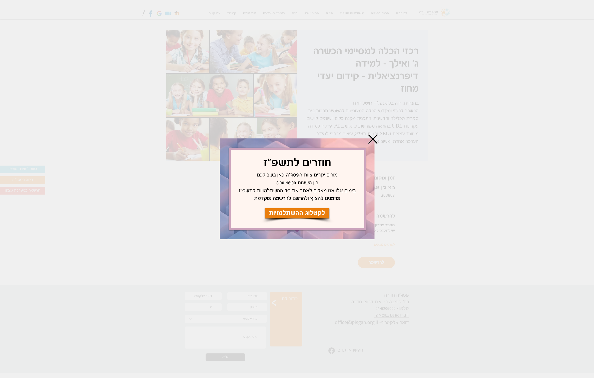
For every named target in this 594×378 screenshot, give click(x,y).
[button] (373, 139)
